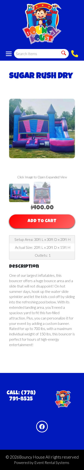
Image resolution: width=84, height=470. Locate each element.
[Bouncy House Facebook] (42, 426)
